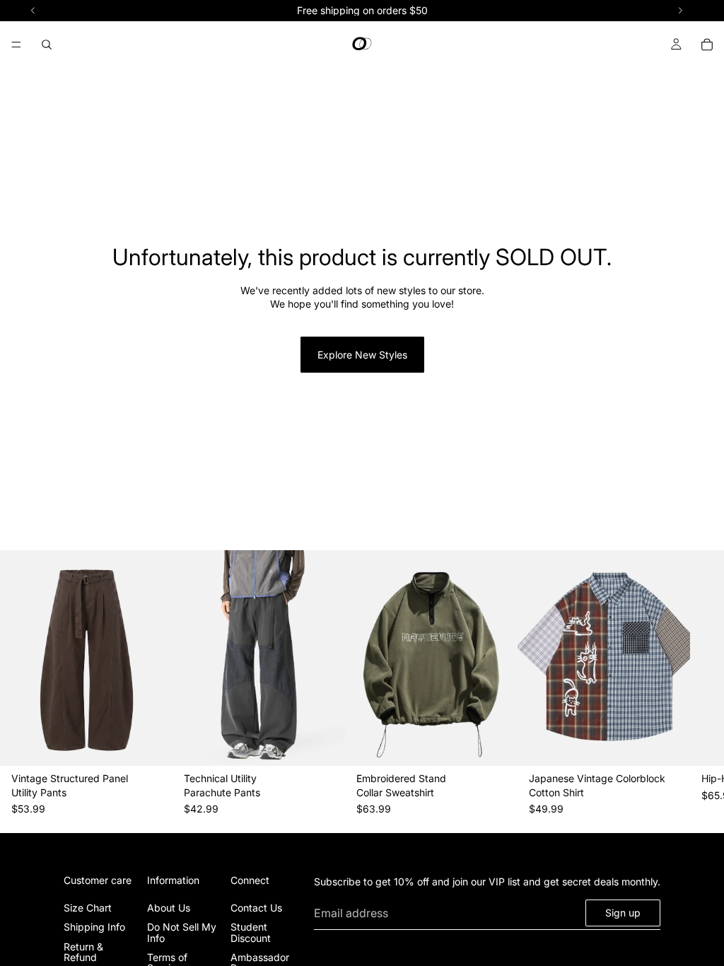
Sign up (623, 913)
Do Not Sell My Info (181, 932)
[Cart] (707, 44)
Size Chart (88, 908)
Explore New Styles (362, 355)
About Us (168, 908)
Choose (162, 744)
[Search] (46, 44)
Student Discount (250, 932)
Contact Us (256, 908)
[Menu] (16, 44)
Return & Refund (83, 951)
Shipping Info (94, 927)
